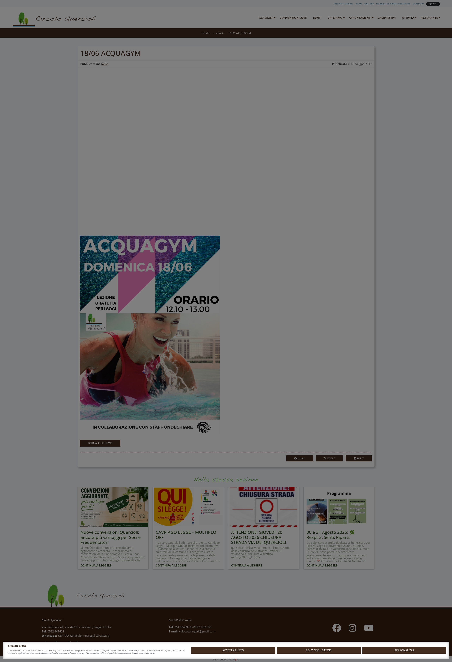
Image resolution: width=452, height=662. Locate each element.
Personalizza (404, 650)
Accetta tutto (233, 650)
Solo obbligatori (319, 650)
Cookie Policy (133, 650)
